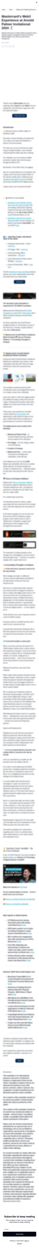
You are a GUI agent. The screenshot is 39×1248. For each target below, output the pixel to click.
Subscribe (19, 1234)
